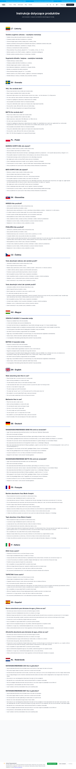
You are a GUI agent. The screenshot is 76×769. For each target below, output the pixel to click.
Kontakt (30, 4)
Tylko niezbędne (62, 763)
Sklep (15, 4)
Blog (26, 4)
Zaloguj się (63, 4)
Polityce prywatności (18, 767)
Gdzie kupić (20, 4)
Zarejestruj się (70, 4)
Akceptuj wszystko (52, 763)
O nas (10, 4)
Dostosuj (70, 763)
